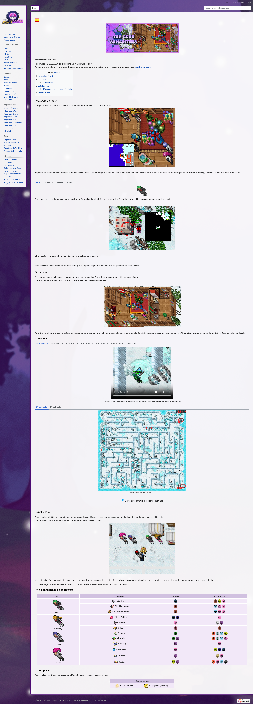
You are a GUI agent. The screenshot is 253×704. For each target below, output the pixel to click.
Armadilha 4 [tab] (87, 343)
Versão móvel (100, 700)
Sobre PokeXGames (61, 700)
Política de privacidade (42, 700)
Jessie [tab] (60, 182)
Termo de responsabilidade (82, 700)
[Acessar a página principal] (13, 17)
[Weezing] (115, 643)
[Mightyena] (114, 601)
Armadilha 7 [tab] (132, 343)
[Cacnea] (115, 633)
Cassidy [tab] (49, 182)
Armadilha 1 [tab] (42, 343)
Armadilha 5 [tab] (102, 343)
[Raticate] (115, 628)
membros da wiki (142, 67)
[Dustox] (116, 662)
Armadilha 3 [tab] (72, 343)
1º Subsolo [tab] (41, 407)
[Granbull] (115, 622)
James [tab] (69, 182)
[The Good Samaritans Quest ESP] (37, 20)
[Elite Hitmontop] (112, 606)
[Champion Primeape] (109, 611)
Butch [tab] (39, 182)
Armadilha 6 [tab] (117, 343)
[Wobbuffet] (114, 650)
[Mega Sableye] (112, 617)
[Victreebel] (114, 638)
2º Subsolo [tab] (55, 407)
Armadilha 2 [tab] (57, 343)
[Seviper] (115, 656)
